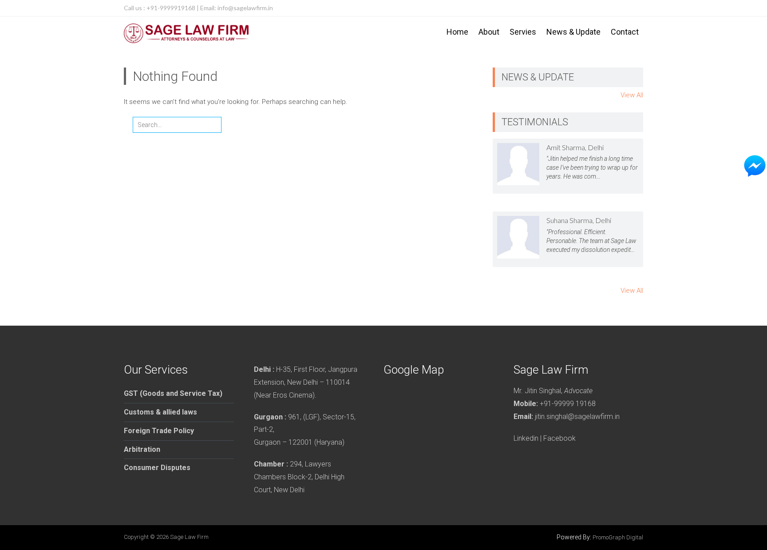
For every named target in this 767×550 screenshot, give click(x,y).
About (488, 31)
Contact (625, 31)
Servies (523, 31)
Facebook (559, 438)
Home (457, 31)
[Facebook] (617, 8)
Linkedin (526, 438)
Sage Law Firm (189, 537)
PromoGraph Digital (618, 537)
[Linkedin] (635, 8)
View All (632, 95)
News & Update (573, 31)
